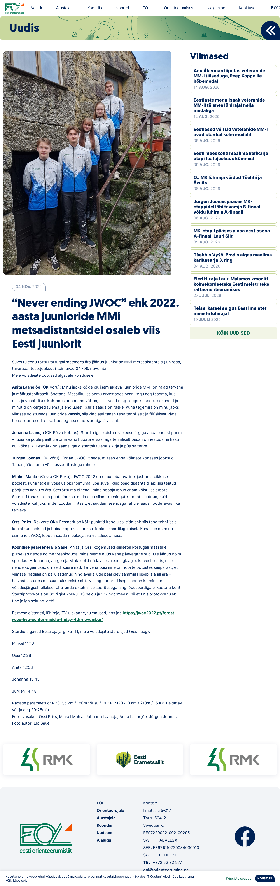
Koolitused (248, 7)
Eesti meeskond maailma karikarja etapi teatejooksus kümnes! (231, 156)
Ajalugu (104, 840)
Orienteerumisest (179, 7)
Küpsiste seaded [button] (239, 879)
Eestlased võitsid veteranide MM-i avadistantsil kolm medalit (231, 132)
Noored (122, 7)
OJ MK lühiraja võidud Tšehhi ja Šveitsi (228, 180)
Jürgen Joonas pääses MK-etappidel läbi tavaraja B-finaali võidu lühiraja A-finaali (228, 207)
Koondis (94, 7)
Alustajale (65, 7)
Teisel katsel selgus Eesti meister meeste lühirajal (230, 311)
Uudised (104, 832)
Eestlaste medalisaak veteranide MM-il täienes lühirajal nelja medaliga (229, 105)
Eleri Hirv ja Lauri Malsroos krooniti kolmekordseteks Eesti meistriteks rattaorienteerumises (231, 284)
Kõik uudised (233, 333)
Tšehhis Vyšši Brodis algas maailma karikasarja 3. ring (233, 257)
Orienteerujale (110, 810)
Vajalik (36, 7)
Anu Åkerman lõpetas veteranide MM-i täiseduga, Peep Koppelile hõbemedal (229, 76)
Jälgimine (216, 7)
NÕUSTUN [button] (264, 878)
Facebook (245, 836)
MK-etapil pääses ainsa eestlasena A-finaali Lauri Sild (232, 233)
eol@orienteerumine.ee (166, 870)
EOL (146, 7)
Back (270, 30)
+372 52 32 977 (167, 862)
